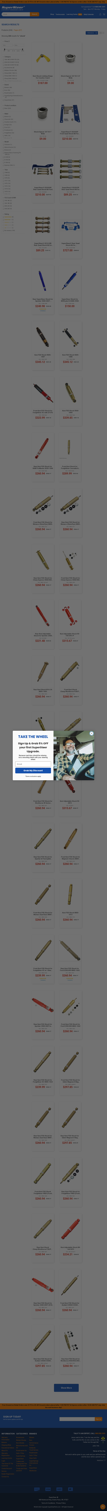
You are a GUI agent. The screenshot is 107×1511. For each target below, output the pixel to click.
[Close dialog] (91, 733)
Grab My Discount (33, 770)
